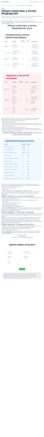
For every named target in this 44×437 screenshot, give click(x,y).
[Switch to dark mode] (40, 2)
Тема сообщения (26, 252)
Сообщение (25, 256)
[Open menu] (42, 2)
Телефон (9, 256)
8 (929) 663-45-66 (22, 236)
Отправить (22, 269)
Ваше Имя (10, 252)
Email (9, 261)
